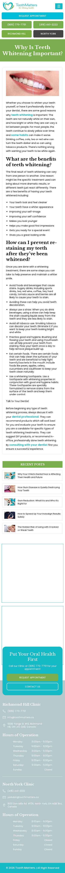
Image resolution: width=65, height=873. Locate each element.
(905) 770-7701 (16, 24)
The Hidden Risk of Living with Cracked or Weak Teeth (38, 528)
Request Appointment (32, 16)
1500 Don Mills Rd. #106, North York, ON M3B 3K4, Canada (35, 805)
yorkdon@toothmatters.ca (23, 797)
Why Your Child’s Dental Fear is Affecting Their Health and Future (39, 476)
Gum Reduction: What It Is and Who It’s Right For (38, 502)
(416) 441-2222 (48, 24)
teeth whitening (22, 115)
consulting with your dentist (28, 445)
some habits (19, 135)
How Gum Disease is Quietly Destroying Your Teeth (39, 489)
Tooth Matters (25, 868)
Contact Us (32, 686)
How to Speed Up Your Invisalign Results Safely (39, 515)
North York (48, 33)
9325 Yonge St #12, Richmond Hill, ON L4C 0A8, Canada (25, 725)
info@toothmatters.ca (21, 717)
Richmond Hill (17, 33)
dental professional (25, 417)
